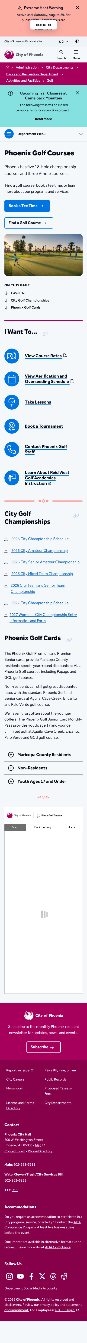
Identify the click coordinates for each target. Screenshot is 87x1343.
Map (38, 1145)
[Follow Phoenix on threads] (53, 1276)
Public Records (55, 1079)
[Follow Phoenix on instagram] (9, 1276)
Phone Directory (40, 1151)
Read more (43, 119)
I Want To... (19, 293)
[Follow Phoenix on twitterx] (42, 1276)
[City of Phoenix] (23, 54)
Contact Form (14, 1151)
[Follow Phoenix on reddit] (64, 1276)
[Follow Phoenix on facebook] (31, 1276)
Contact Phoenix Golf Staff (46, 449)
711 (15, 1190)
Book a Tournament (44, 426)
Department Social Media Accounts (30, 1288)
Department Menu (31, 134)
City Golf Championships (30, 300)
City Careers (15, 1079)
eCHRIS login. (65, 1310)
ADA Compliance (58, 1247)
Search (61, 58)
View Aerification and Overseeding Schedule (47, 379)
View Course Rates (43, 356)
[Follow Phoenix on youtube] (20, 1276)
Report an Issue (18, 1070)
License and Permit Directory (20, 1105)
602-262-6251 (15, 1180)
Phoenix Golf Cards (26, 308)
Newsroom (14, 1088)
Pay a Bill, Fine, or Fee (60, 1070)
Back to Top (43, 24)
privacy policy (49, 1305)
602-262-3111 (24, 1165)
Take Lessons (38, 402)
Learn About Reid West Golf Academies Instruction (47, 478)
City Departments (58, 1103)
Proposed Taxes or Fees (58, 1091)
